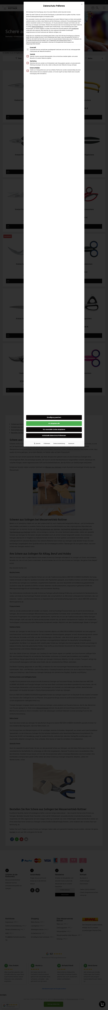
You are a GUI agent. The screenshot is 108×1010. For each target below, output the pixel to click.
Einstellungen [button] (75, 28)
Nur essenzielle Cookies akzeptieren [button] (54, 429)
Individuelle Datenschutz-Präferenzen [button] (54, 435)
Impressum (71, 443)
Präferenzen (47, 443)
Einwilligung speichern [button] (54, 417)
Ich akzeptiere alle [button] (54, 423)
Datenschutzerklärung (37, 27)
